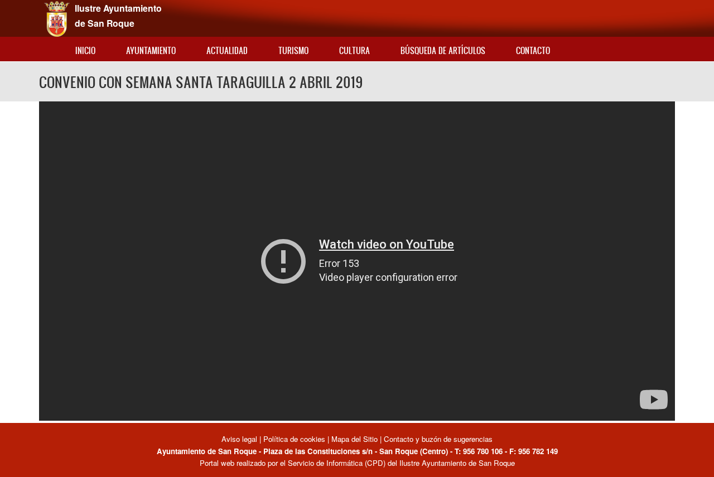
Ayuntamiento (151, 50)
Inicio (85, 50)
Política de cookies (294, 439)
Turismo (293, 50)
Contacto (533, 50)
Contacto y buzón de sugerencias (438, 439)
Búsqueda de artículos (443, 50)
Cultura (354, 50)
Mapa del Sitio (354, 439)
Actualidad (227, 50)
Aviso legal (240, 439)
